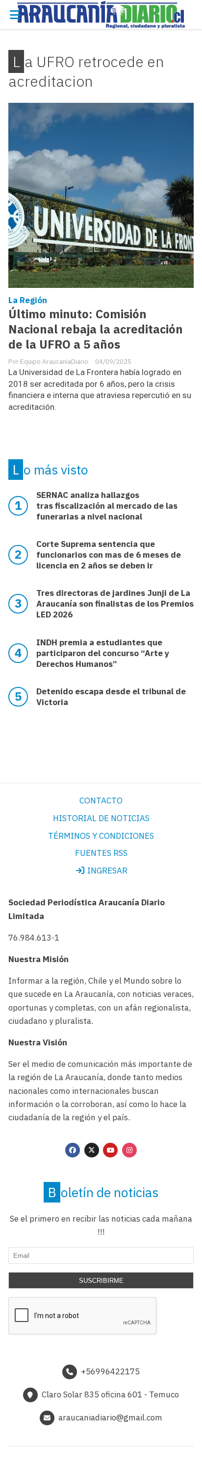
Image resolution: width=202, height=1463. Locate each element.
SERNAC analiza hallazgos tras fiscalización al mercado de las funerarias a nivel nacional (106, 506)
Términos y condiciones (101, 835)
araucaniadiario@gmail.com (110, 1417)
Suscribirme (101, 1280)
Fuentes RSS (101, 853)
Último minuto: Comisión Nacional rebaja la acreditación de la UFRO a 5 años (95, 329)
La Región (27, 300)
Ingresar (106, 870)
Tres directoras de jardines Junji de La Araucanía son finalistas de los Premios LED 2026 (115, 604)
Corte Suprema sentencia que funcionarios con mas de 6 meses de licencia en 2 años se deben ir (108, 555)
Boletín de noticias (103, 1192)
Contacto (101, 800)
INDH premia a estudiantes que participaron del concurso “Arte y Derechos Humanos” (102, 653)
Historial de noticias (101, 818)
